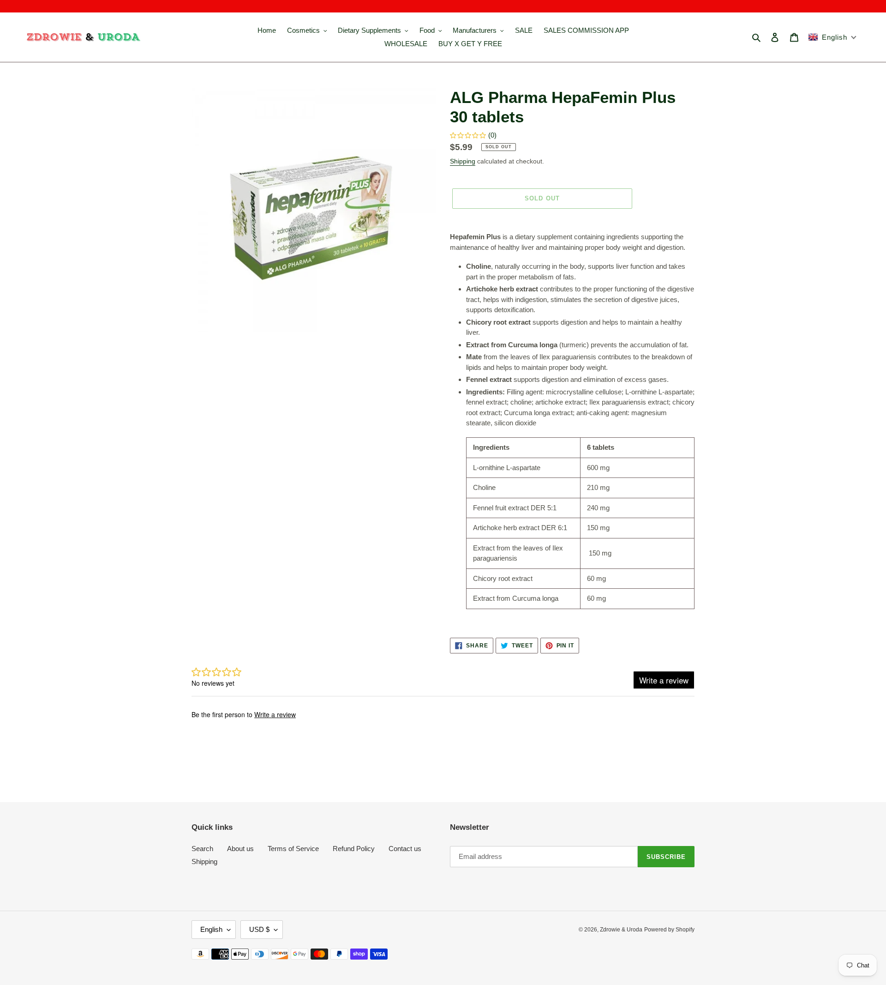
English (211, 929)
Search (202, 848)
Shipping (462, 161)
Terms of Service (293, 848)
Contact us (405, 848)
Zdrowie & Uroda (621, 929)
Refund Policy (354, 848)
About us (240, 848)
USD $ (259, 929)
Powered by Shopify (669, 929)
